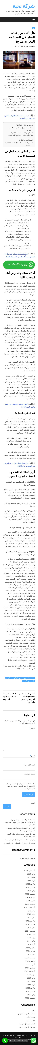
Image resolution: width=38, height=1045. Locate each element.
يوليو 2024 (31, 934)
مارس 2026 (30, 884)
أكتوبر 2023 (30, 964)
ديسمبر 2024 (30, 931)
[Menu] (33, 19)
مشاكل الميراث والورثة (26, 1027)
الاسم (32, 756)
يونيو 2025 (31, 914)
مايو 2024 (31, 941)
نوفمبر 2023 (30, 961)
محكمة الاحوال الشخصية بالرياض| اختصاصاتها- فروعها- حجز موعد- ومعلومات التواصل (19, 822)
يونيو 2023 (31, 978)
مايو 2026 (31, 877)
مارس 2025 (30, 921)
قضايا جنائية (30, 1017)
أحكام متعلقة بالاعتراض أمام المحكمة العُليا (19, 136)
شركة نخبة (24, 6)
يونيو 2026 (31, 874)
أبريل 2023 (31, 985)
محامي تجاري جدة (27, 680)
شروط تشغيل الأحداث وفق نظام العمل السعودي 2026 (21, 835)
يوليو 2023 (31, 974)
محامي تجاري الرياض (17, 678)
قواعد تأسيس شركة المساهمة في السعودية (19, 843)
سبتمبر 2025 (30, 904)
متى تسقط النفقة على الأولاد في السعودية (20, 840)
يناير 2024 (31, 954)
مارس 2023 (30, 988)
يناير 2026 (31, 891)
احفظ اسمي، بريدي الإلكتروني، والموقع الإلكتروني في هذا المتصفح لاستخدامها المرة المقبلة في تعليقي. (21, 786)
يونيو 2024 (31, 938)
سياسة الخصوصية (8, 1035)
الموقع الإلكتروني (29, 774)
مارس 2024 (30, 948)
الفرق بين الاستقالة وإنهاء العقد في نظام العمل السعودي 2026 (20, 829)
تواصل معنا (18, 1037)
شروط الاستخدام (22, 1035)
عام (33, 28)
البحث (33, 803)
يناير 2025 (31, 928)
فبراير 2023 (30, 991)
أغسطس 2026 (29, 870)
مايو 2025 (31, 917)
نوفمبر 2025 (30, 897)
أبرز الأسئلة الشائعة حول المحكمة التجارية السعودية (18, 144)
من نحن (32, 1035)
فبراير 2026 (30, 887)
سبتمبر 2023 (30, 968)
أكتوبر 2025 (30, 901)
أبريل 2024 (31, 944)
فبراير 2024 (30, 951)
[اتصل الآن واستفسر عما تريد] (5, 1040)
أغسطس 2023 (29, 971)
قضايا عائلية (30, 1020)
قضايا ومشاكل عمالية (27, 1024)
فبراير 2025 (30, 924)
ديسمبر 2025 (30, 894)
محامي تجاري (27, 678)
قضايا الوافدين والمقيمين (26, 1014)
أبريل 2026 (31, 881)
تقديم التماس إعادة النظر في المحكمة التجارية (19, 129)
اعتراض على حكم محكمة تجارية (21, 132)
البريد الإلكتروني (29, 765)
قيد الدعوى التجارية (25, 140)
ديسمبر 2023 (30, 958)
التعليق (32, 728)
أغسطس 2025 (29, 907)
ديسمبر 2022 (30, 998)
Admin (32, 46)
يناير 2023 (31, 995)
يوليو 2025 (31, 911)
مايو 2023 (31, 981)
